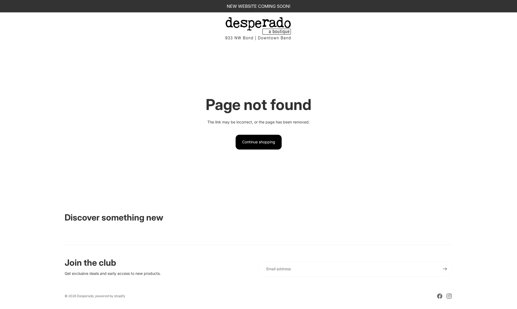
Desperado (85, 296)
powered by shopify (110, 296)
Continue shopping (258, 142)
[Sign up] (445, 269)
